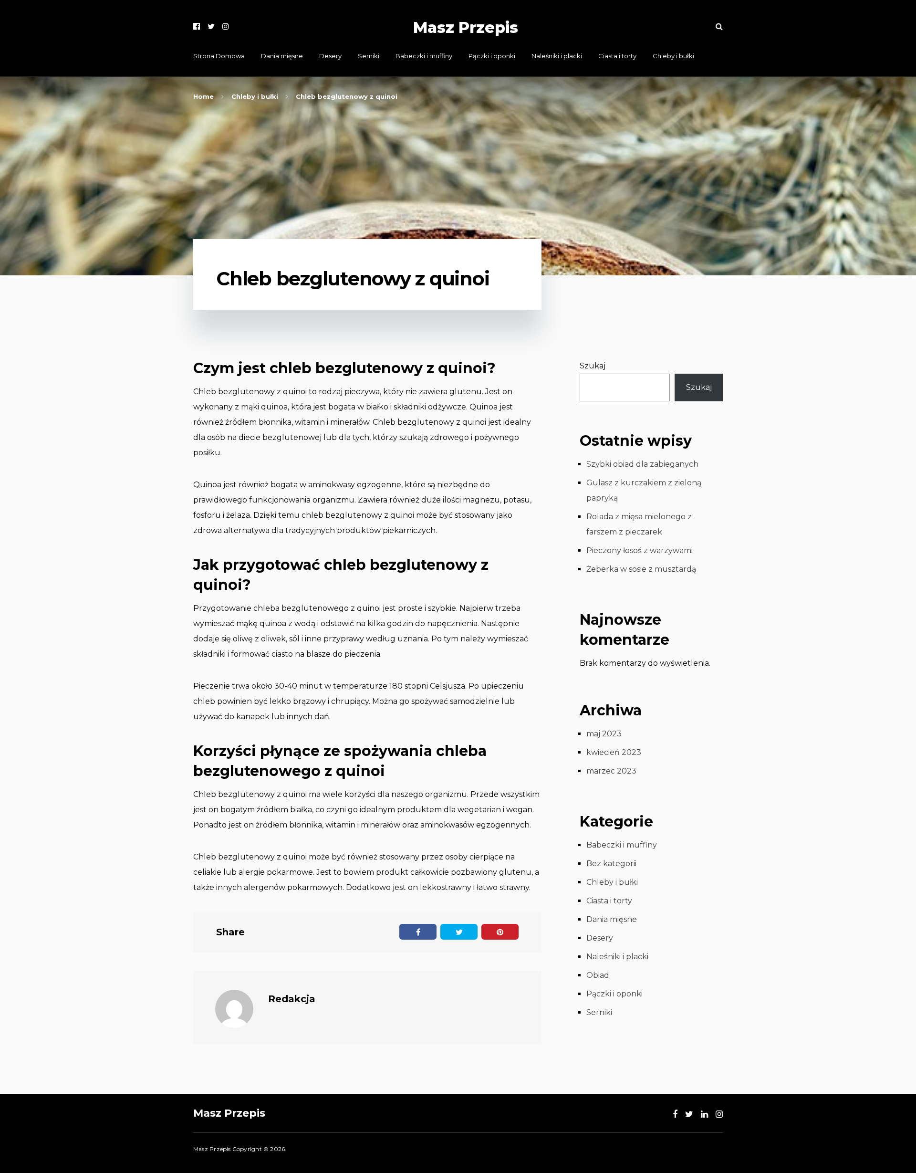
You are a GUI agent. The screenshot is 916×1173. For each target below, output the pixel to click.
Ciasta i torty (617, 56)
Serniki (368, 56)
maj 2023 (604, 733)
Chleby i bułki (673, 56)
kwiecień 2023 (613, 752)
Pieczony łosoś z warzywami (639, 550)
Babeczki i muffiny (424, 56)
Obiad (597, 975)
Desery (330, 56)
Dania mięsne (282, 56)
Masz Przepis (465, 27)
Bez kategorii (611, 863)
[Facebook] (196, 26)
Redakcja (291, 999)
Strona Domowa (219, 56)
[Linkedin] (704, 1114)
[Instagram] (225, 26)
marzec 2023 (611, 770)
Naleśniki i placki (556, 56)
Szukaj (592, 365)
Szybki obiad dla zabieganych (642, 464)
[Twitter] (211, 26)
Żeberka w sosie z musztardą (641, 569)
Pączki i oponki (491, 56)
